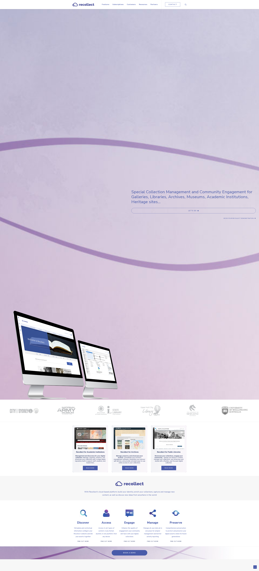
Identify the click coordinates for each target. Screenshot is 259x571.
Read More (90, 468)
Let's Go (192, 211)
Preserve (176, 523)
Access (106, 523)
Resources (143, 4)
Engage (129, 523)
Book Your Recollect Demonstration (239, 218)
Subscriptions (118, 4)
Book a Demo (129, 553)
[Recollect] (83, 4)
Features (105, 4)
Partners (154, 4)
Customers (131, 4)
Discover (83, 523)
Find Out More (83, 541)
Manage (152, 523)
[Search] (186, 4)
